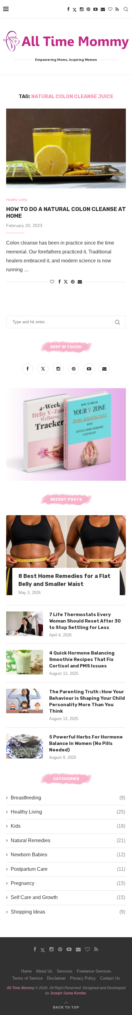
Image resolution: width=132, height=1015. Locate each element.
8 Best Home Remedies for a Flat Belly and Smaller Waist (64, 580)
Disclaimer (56, 978)
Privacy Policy (83, 978)
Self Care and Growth (68, 897)
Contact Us (110, 978)
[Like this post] (52, 281)
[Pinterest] (88, 9)
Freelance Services (94, 971)
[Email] (103, 9)
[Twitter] (74, 9)
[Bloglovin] (110, 9)
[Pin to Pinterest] (73, 281)
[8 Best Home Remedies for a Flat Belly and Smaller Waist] (66, 555)
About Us (44, 971)
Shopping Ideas (68, 911)
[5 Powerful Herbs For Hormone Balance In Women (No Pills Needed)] (24, 746)
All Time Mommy (20, 988)
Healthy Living (68, 811)
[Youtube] (95, 9)
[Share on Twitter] (66, 281)
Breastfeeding (68, 797)
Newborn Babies (68, 854)
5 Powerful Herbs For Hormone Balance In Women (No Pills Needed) (86, 743)
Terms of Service (27, 978)
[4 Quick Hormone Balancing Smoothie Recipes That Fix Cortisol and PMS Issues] (24, 662)
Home (26, 971)
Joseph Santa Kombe (68, 993)
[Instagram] (81, 9)
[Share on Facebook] (59, 281)
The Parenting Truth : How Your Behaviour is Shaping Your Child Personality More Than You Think (87, 701)
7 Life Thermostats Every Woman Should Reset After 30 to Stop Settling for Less (85, 621)
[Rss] (117, 9)
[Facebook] (68, 9)
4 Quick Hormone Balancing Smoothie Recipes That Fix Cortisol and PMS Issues (82, 659)
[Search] (126, 9)
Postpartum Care (68, 869)
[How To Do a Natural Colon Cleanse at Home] (66, 149)
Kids (68, 826)
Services (64, 971)
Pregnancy (68, 883)
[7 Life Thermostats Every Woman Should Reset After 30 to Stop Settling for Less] (24, 623)
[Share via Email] (80, 281)
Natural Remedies (68, 840)
